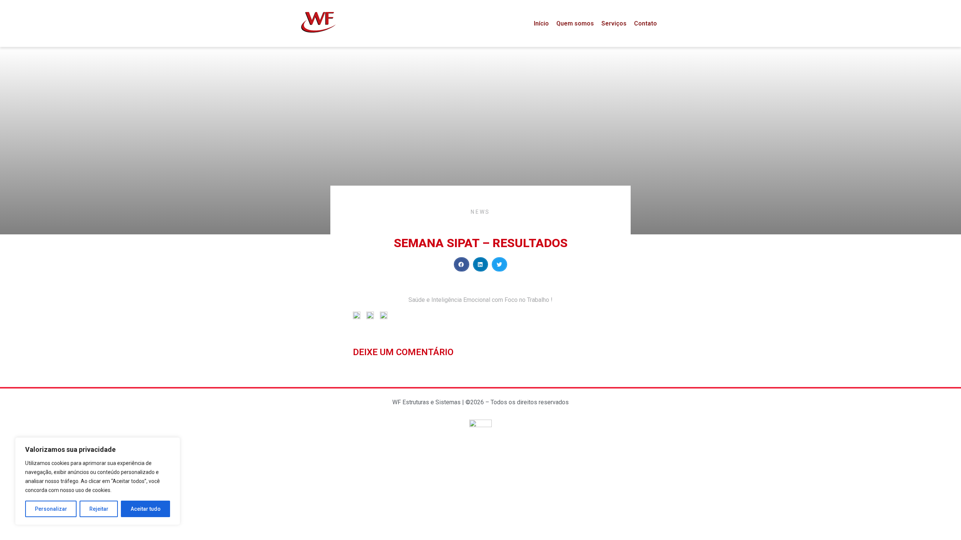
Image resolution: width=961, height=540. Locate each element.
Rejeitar (98, 509)
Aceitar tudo (146, 509)
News (480, 212)
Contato (645, 23)
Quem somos (575, 23)
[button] (461, 264)
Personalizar (51, 509)
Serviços (614, 23)
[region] (97, 481)
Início (541, 23)
